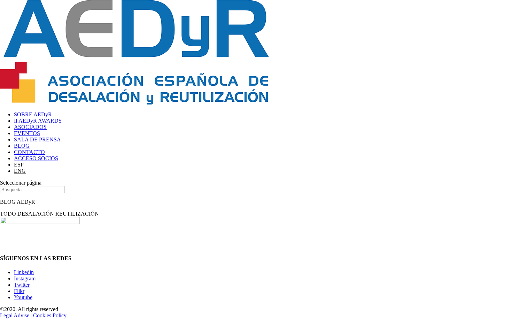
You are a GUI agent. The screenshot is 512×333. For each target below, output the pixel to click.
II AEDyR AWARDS (38, 121)
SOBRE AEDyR (33, 114)
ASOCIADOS (30, 127)
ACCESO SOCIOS (36, 158)
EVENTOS (27, 133)
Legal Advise (14, 315)
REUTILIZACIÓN (77, 214)
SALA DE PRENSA (37, 139)
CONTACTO (29, 152)
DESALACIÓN (35, 214)
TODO (8, 214)
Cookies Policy (50, 315)
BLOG (22, 146)
